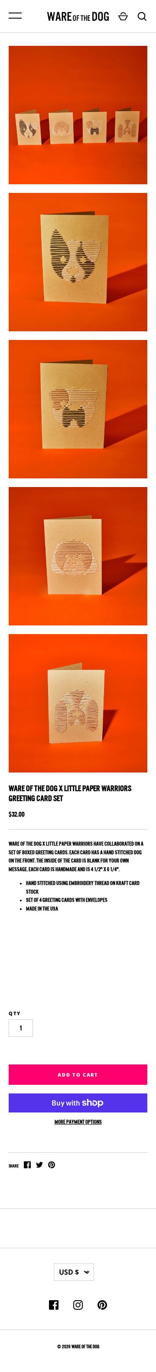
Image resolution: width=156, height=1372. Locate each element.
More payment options (78, 1122)
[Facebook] (53, 1306)
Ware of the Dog (85, 1347)
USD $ (69, 1272)
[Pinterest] (102, 1306)
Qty (15, 1013)
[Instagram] (78, 1306)
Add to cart (78, 1074)
